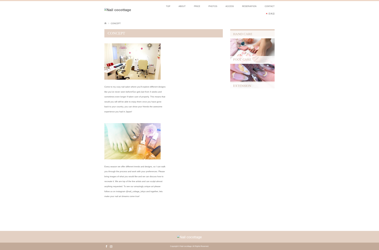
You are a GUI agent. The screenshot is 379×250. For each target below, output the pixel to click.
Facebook (106, 246)
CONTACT (270, 6)
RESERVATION (249, 6)
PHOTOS (212, 6)
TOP (168, 6)
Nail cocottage (186, 246)
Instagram (111, 246)
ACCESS (229, 6)
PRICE (197, 6)
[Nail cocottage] (117, 10)
